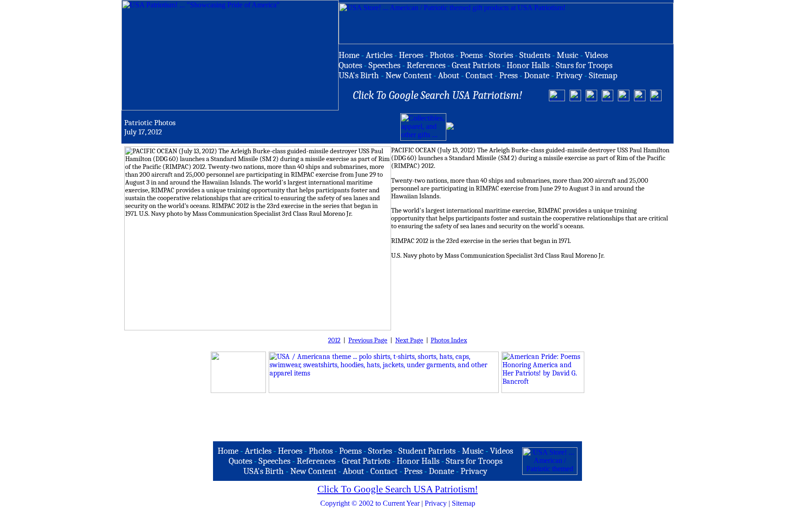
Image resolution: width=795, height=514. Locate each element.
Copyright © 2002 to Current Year (370, 503)
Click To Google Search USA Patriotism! (397, 489)
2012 (334, 340)
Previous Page (367, 340)
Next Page (409, 340)
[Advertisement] (563, 127)
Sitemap (463, 503)
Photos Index (449, 340)
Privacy (436, 503)
